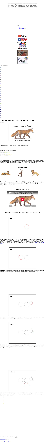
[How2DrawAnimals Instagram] (22, 40)
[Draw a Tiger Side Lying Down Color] (6, 176)
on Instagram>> (8, 155)
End (3, 403)
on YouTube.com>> (8, 154)
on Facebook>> (6, 152)
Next (3, 402)
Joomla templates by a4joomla (5, 441)
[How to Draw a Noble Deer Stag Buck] (20, 176)
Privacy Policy (2, 439)
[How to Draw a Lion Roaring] (35, 176)
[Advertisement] (22, 17)
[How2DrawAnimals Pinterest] (25, 40)
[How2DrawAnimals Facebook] (19, 40)
